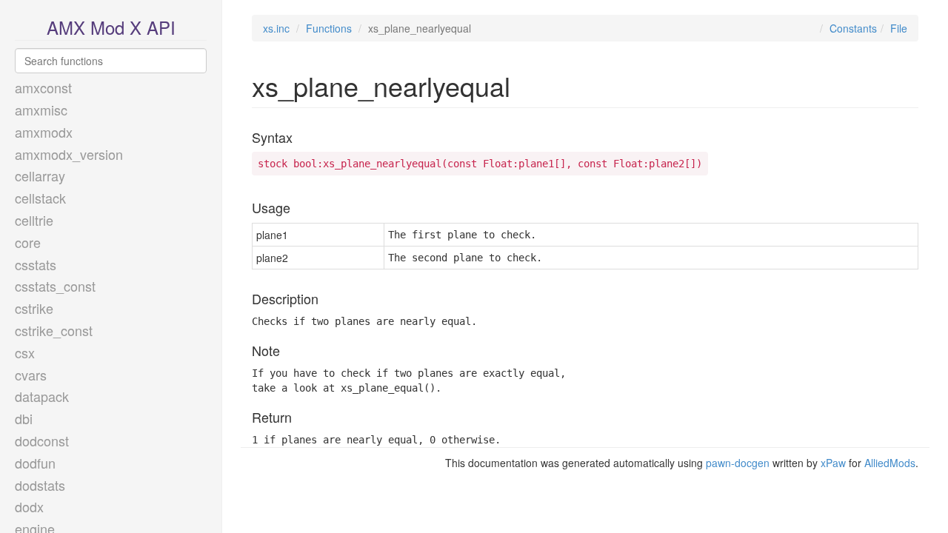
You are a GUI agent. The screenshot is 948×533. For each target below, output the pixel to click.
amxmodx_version (69, 154)
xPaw (833, 462)
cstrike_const (54, 330)
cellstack (40, 197)
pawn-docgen (738, 462)
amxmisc (41, 109)
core (28, 242)
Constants (853, 28)
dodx (29, 506)
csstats (35, 264)
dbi (24, 418)
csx (25, 352)
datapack (42, 396)
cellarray (40, 175)
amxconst (43, 87)
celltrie (34, 219)
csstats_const (55, 285)
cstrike (34, 308)
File (898, 28)
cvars (31, 374)
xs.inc (276, 28)
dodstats (40, 485)
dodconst (42, 440)
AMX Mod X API (111, 27)
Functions (329, 28)
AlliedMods (889, 462)
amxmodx (44, 131)
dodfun (35, 462)
